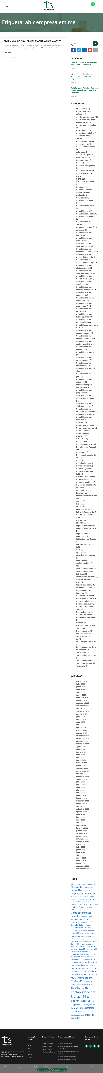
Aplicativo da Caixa (84, 141)
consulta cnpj (84, 922)
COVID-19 (80, 436)
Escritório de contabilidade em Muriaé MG (86, 495)
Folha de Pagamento (85, 512)
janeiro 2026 (81, 700)
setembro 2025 (82, 711)
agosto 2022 (81, 812)
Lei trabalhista (82, 560)
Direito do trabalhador (85, 477)
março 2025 (81, 728)
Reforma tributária (84, 604)
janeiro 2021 (81, 863)
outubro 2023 (82, 774)
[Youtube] (94, 1046)
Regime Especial (83, 612)
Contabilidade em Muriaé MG (83, 928)
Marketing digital (83, 563)
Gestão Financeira (84, 515)
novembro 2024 (82, 738)
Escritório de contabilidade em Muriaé (83, 984)
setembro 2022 (82, 809)
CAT (78, 176)
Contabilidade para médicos (79, 951)
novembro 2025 (82, 706)
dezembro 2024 (82, 736)
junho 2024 (81, 752)
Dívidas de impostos (85, 485)
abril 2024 (80, 757)
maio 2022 (80, 820)
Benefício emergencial (85, 166)
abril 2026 (80, 692)
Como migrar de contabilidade (84, 910)
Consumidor (81, 198)
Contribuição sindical (85, 428)
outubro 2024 (82, 741)
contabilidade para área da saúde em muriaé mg (84, 965)
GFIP (78, 517)
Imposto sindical (83, 534)
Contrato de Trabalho (85, 425)
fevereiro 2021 (82, 861)
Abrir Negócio (82, 130)
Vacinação (80, 666)
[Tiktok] (98, 1046)
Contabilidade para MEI (86, 352)
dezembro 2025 (82, 703)
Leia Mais (73, 68)
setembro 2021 (82, 842)
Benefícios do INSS (84, 171)
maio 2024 (80, 755)
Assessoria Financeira (85, 147)
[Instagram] (90, 1046)
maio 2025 (80, 722)
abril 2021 (80, 855)
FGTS (78, 507)
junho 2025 (81, 719)
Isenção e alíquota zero (86, 555)
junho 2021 (81, 850)
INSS (78, 547)
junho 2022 (81, 817)
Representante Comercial (87, 617)
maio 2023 (80, 787)
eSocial (79, 501)
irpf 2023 (80, 552)
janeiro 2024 (81, 766)
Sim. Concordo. (43, 1070)
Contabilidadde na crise (86, 206)
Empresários (81, 490)
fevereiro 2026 (82, 698)
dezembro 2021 (82, 833)
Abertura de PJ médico (86, 125)
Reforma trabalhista (84, 601)
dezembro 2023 (82, 768)
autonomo (80, 152)
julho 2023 (80, 782)
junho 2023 (81, 785)
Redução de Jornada (85, 598)
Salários (79, 623)
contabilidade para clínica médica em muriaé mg (84, 941)
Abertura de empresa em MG (83, 884)
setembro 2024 (82, 744)
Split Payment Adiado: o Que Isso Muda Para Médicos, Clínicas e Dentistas (84, 90)
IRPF (78, 550)
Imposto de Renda (84, 526)
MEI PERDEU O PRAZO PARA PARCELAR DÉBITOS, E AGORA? (32, 41)
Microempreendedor (85, 569)
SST (78, 639)
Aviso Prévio (81, 157)
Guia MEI (90, 997)
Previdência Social (84, 585)
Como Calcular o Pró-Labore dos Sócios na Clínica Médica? (84, 63)
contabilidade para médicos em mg (83, 954)
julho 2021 (80, 847)
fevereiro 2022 (82, 828)
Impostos (80, 536)
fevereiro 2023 (82, 795)
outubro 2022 (82, 806)
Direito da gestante (84, 469)
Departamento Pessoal (86, 447)
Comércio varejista (84, 190)
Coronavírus (81, 431)
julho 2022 (80, 814)
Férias (78, 504)
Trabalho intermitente (85, 661)
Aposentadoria (82, 144)
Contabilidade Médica (85, 214)
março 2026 (81, 695)
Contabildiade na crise (85, 201)
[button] (7, 6)
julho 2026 (80, 684)
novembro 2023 (82, 771)
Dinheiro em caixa (84, 466)
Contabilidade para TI (85, 414)
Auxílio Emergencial (84, 155)
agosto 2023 (81, 779)
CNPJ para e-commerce (86, 182)
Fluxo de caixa (82, 509)
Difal (78, 460)
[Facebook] (86, 1046)
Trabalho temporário (85, 663)
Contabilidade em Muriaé (82, 925)
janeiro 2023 (81, 798)
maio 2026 (80, 690)
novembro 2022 (82, 804)
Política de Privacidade (58, 1070)
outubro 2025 (82, 709)
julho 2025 (80, 717)
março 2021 (81, 858)
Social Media (81, 636)
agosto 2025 (81, 714)
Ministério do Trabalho (85, 577)
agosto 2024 (81, 747)
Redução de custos (84, 596)
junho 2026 (81, 687)
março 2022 (81, 825)
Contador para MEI (88, 981)
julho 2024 (80, 749)
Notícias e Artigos (83, 579)
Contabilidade (82, 211)
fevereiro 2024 (82, 763)
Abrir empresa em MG (85, 902)
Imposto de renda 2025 (86, 528)
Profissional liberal (84, 588)
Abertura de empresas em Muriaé (80, 896)
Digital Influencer (83, 463)
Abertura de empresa (85, 117)
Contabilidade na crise (85, 217)
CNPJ (78, 179)
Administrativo (82, 136)
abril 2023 (80, 790)
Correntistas (81, 433)
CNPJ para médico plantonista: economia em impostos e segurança (83, 76)
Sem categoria (82, 631)
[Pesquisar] (95, 43)
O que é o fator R (87, 1012)
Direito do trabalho (84, 479)
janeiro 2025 (81, 733)
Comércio (80, 187)
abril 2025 (80, 725)
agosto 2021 (81, 844)
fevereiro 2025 (82, 730)
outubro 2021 (82, 839)
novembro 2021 (82, 836)
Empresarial (81, 488)
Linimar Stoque (81, 1000)
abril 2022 (80, 823)
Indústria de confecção (86, 539)
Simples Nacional (83, 634)
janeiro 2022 (81, 831)
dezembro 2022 (82, 801)
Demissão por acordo (85, 444)
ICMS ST (79, 523)
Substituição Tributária (86, 642)
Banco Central (82, 160)
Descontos (80, 452)
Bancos (79, 163)
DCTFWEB (80, 439)
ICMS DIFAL (81, 520)
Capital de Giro (82, 174)
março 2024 (81, 760)
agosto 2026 (81, 681)
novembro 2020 (82, 869)
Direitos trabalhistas (85, 482)
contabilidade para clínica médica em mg (87, 939)
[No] (100, 1069)
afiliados (79, 139)
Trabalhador (81, 652)
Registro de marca (84, 615)
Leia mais (7, 53)
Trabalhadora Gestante (86, 655)
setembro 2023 (82, 776)
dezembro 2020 (82, 866)
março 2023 (81, 793)
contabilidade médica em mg (83, 930)
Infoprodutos (81, 544)
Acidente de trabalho (85, 133)
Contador (80, 423)
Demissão (80, 442)
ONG (78, 582)
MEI (77, 566)
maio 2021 (80, 852)
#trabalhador (81, 109)
